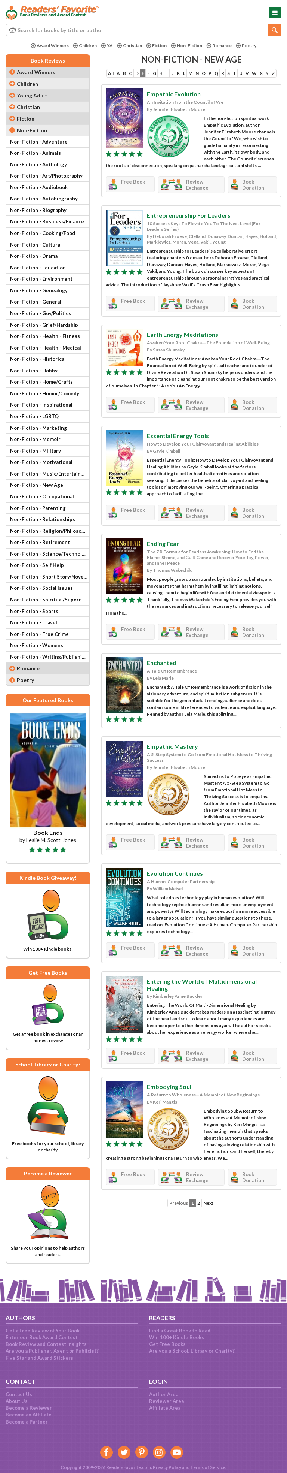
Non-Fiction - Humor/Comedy (44, 393)
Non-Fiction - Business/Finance (47, 221)
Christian (132, 45)
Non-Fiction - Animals (35, 153)
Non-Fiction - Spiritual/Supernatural (49, 600)
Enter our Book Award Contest (42, 1337)
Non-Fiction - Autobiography (44, 199)
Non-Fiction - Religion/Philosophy (49, 531)
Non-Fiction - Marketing (38, 428)
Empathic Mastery (172, 746)
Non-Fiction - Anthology (38, 164)
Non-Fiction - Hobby (34, 371)
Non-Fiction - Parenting (38, 508)
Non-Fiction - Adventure (39, 142)
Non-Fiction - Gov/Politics (40, 313)
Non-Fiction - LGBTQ (34, 416)
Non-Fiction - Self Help (37, 565)
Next (208, 1203)
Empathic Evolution (174, 93)
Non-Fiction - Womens (36, 645)
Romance (222, 45)
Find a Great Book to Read (179, 1331)
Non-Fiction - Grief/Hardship (44, 325)
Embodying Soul (169, 1086)
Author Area (163, 1394)
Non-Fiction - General (35, 302)
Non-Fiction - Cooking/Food (42, 233)
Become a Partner (27, 1422)
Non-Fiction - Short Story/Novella (49, 577)
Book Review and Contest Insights (46, 1344)
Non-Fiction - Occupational (42, 496)
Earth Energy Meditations (182, 334)
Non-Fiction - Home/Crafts (41, 382)
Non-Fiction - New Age (36, 485)
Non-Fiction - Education (38, 268)
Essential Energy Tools (178, 435)
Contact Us (19, 1394)
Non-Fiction (189, 45)
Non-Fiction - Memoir (35, 439)
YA (110, 45)
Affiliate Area (164, 1408)
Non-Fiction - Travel (33, 622)
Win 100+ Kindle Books (176, 1337)
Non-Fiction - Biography (38, 210)
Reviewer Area (166, 1401)
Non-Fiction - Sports (34, 611)
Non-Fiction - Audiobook (39, 187)
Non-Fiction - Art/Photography (46, 176)
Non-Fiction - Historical (38, 359)
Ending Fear (163, 543)
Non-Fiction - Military (35, 451)
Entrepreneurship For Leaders (189, 215)
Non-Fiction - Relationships (42, 519)
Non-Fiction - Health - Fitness (45, 336)
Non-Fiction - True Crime (39, 634)
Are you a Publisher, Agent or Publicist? (52, 1351)
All (111, 73)
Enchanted (161, 662)
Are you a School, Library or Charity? (192, 1351)
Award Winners (53, 45)
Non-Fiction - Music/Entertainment (49, 474)
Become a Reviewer (29, 1408)
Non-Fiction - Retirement (40, 542)
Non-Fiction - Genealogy (39, 290)
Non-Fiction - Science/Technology (49, 554)
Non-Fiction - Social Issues (41, 588)
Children (88, 45)
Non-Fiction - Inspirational (41, 405)
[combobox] (143, 30)
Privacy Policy (167, 1467)
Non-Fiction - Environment (41, 279)
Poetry (249, 45)
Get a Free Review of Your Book (43, 1331)
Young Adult (32, 95)
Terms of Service (207, 1467)
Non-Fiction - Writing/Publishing (49, 657)
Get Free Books (167, 1344)
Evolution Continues (175, 873)
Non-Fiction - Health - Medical (45, 348)
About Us (17, 1401)
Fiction (159, 45)
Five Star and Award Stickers (39, 1358)
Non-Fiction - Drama (34, 256)
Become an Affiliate (29, 1415)
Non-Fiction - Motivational (41, 462)
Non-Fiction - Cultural (36, 245)
